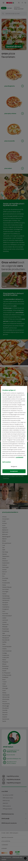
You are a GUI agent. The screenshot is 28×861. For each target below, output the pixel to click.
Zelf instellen (6, 462)
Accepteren (14, 471)
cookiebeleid (19, 457)
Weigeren (14, 466)
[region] (14, 430)
